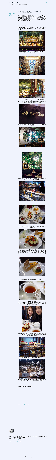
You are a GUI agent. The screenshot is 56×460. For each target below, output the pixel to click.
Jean (10, 435)
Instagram (15, 439)
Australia (10, 14)
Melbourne (10, 15)
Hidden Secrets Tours (29, 51)
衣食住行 (15, 3)
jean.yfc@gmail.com (20, 441)
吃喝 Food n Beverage (12, 13)
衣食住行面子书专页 (21, 439)
